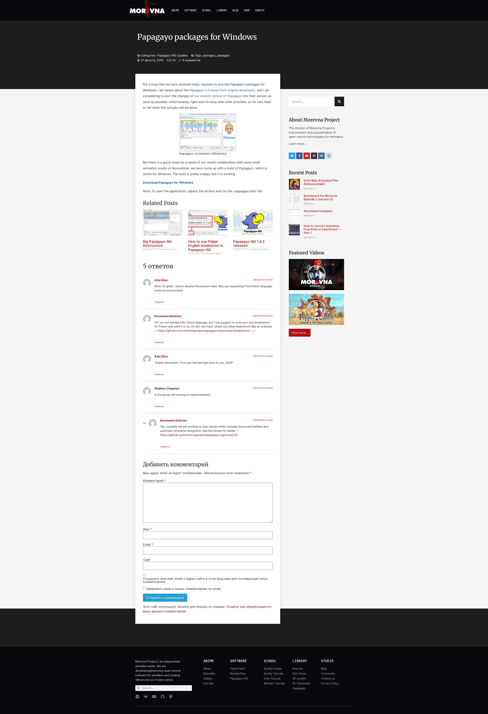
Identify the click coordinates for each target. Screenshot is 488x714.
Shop (247, 10)
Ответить (159, 302)
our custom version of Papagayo (218, 96)
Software (190, 10)
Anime (175, 10)
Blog (235, 10)
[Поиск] (339, 101)
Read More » (309, 188)
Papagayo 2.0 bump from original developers (222, 90)
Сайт (146, 559)
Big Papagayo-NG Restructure (157, 244)
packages (209, 55)
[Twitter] (292, 156)
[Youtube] (306, 156)
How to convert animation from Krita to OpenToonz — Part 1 (322, 229)
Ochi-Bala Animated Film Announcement (321, 182)
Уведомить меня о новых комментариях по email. (183, 588)
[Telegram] (137, 697)
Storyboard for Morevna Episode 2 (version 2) (320, 197)
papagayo (223, 55)
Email (148, 544)
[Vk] (321, 156)
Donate (259, 10)
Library (221, 10)
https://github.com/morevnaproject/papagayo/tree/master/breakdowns (204, 330)
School (206, 10)
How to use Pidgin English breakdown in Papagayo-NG (205, 246)
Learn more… (298, 144)
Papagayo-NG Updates (172, 55)
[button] (316, 274)
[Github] (314, 156)
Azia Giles (161, 280)
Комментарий (154, 480)
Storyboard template (318, 211)
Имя (147, 529)
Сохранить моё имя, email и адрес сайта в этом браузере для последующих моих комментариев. (205, 580)
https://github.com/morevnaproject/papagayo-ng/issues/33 (199, 435)
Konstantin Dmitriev (167, 316)
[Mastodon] (171, 697)
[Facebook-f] (299, 156)
